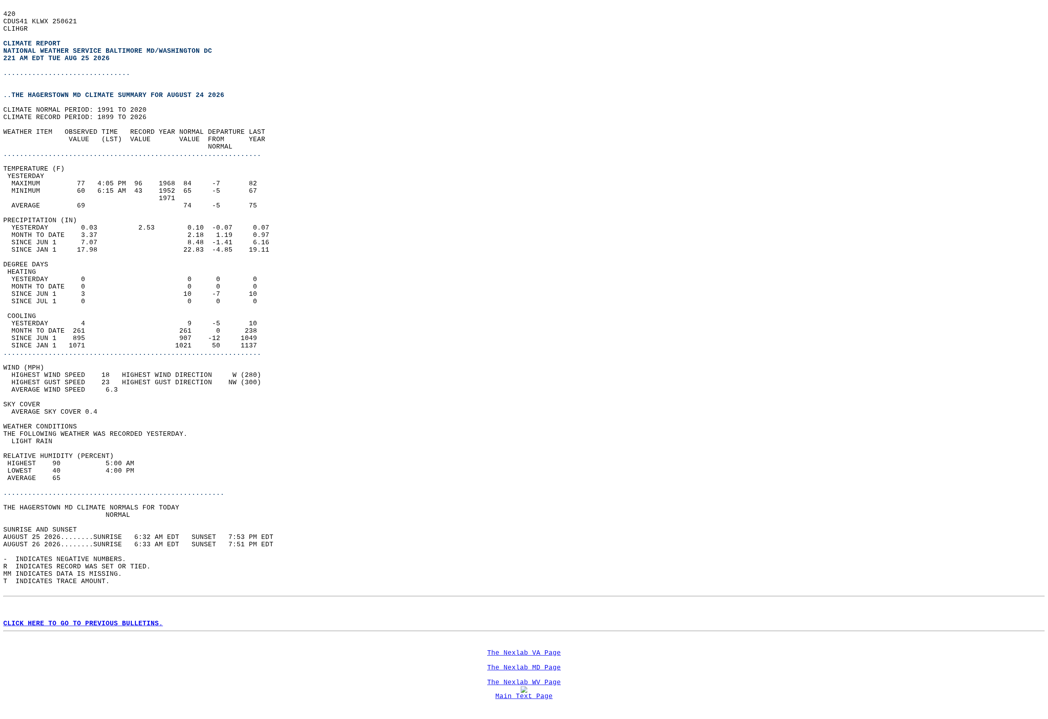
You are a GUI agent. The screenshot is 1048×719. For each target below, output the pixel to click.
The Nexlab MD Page (524, 668)
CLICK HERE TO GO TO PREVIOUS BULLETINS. (83, 623)
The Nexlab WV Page (524, 682)
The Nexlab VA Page (524, 653)
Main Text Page (524, 696)
